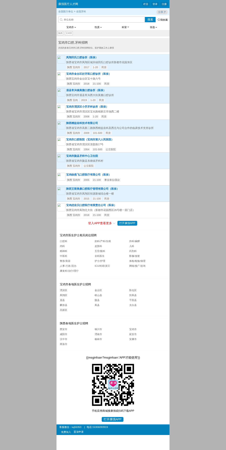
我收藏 (162, 19)
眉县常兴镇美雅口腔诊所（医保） (86, 90)
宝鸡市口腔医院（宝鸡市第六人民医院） (90, 139)
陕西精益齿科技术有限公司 (82, 122)
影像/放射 (134, 256)
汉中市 (63, 339)
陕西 (60, 33)
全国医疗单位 (65, 11)
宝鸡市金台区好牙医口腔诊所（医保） (88, 73)
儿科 (131, 246)
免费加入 (66, 432)
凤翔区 (63, 295)
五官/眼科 (100, 251)
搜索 (150, 19)
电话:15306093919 (97, 427)
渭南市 (98, 334)
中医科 (63, 256)
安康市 (133, 339)
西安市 (63, 329)
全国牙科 (81, 11)
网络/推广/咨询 (137, 265)
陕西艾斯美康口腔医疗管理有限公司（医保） (92, 188)
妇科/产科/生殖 (103, 241)
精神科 (63, 251)
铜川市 (98, 329)
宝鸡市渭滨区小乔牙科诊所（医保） (87, 106)
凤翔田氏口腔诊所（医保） (82, 57)
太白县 (133, 305)
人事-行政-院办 (68, 265)
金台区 (98, 290)
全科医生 (100, 256)
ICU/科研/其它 (102, 265)
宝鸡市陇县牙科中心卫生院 (82, 155)
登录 (155, 4)
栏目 (145, 4)
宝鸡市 (70, 27)
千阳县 (133, 300)
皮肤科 (98, 246)
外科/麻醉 (134, 241)
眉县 (62, 300)
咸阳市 (63, 334)
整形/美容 (65, 261)
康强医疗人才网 (68, 3)
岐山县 (98, 295)
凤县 (97, 305)
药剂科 (133, 251)
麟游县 (63, 305)
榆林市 (98, 339)
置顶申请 (79, 431)
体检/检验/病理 (137, 261)
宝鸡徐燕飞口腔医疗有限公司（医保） (88, 174)
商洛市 (63, 344)
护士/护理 (100, 261)
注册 (164, 4)
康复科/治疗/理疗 (69, 270)
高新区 (63, 310)
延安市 (133, 334)
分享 (160, 12)
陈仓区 (133, 290)
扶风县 (133, 295)
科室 (124, 27)
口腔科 (63, 241)
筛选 (152, 27)
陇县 (97, 300)
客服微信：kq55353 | (72, 427)
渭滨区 (63, 290)
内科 (62, 246)
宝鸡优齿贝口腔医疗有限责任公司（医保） (91, 205)
